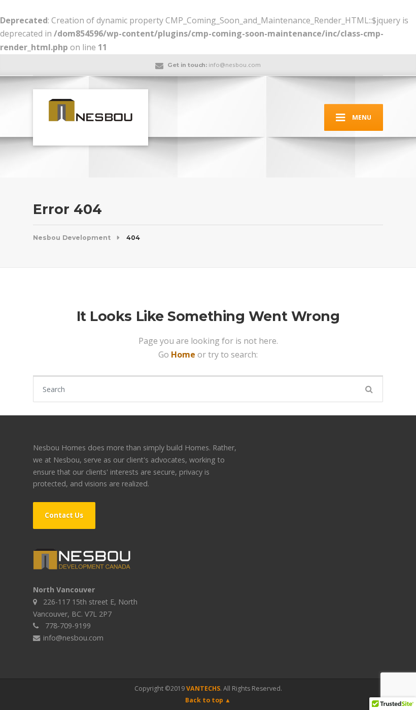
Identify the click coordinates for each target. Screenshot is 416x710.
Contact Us (64, 515)
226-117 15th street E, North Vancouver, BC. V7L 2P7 (85, 608)
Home (184, 354)
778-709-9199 (68, 625)
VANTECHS (203, 688)
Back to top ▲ (208, 700)
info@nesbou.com (73, 638)
